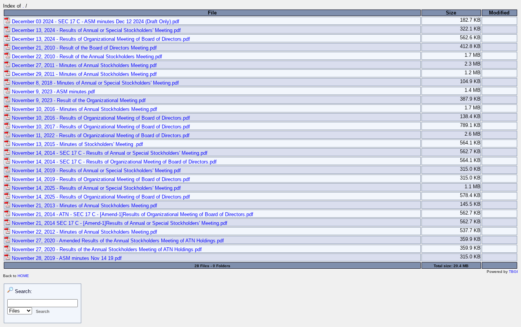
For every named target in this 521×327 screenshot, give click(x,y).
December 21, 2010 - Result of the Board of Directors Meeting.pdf (83, 48)
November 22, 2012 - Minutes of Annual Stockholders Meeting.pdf (83, 232)
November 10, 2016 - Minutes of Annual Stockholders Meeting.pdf (83, 109)
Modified (499, 13)
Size (451, 13)
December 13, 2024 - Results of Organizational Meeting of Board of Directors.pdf (100, 39)
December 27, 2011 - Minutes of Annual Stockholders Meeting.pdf (83, 65)
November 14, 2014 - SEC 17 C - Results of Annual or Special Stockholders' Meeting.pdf (108, 153)
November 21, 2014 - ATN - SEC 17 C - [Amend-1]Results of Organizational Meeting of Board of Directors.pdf (131, 214)
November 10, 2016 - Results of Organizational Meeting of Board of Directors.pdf (100, 118)
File (212, 13)
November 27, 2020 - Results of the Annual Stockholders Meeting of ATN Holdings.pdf (106, 249)
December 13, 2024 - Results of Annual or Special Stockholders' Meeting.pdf (95, 30)
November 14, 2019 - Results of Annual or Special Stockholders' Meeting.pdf (95, 170)
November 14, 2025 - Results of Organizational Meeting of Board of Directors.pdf (100, 197)
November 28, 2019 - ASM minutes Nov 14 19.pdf (66, 258)
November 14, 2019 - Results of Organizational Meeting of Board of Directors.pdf (100, 179)
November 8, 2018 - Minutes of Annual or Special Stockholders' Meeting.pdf (94, 83)
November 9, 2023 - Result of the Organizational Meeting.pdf (78, 100)
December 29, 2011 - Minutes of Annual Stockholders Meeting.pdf (83, 74)
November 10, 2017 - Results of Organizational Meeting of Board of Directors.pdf (100, 127)
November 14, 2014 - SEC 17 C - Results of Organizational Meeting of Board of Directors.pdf (113, 162)
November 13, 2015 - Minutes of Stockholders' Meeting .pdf (76, 144)
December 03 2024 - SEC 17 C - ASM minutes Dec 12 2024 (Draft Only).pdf (94, 21)
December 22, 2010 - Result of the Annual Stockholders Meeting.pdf (86, 56)
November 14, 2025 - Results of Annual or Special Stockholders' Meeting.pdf (95, 188)
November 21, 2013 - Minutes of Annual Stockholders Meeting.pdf (83, 205)
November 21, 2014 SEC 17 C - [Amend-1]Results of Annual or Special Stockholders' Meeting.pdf (118, 223)
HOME (23, 276)
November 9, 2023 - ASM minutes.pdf (52, 92)
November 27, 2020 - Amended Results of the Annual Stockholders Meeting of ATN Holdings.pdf (117, 241)
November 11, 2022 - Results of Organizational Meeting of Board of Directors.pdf (100, 135)
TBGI (513, 271)
